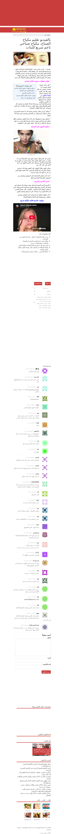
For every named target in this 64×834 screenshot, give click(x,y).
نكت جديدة (27, 810)
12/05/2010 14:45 (32, 492)
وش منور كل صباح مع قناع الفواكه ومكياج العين (33, 245)
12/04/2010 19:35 (32, 508)
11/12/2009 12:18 (32, 587)
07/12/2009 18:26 (31, 613)
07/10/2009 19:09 (24, 625)
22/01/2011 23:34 (32, 397)
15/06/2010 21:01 (30, 474)
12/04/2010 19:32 (32, 516)
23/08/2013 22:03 (30, 369)
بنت (47, 299)
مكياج (41, 303)
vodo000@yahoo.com (31, 599)
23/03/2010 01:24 (28, 533)
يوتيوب (40, 307)
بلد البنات (49, 294)
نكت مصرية (37, 810)
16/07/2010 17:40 (32, 441)
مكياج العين (44, 305)
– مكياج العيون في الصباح (28, 90)
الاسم (49, 658)
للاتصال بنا (48, 827)
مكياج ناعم (44, 307)
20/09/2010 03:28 (31, 405)
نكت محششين (27, 819)
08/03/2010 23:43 (32, 542)
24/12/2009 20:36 (32, 579)
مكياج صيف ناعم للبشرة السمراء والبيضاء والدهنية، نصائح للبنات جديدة (35, 242)
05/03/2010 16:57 (30, 552)
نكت (46, 819)
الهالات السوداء (43, 297)
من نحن (34, 827)
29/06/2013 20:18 (32, 387)
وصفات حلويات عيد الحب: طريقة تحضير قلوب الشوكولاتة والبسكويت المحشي (36, 790)
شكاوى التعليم (43, 734)
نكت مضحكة (37, 819)
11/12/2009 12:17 (32, 597)
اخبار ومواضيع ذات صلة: (28, 98)
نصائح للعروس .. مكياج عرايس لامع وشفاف (34, 251)
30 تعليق (49, 291)
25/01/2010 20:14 (28, 561)
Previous (38, 283)
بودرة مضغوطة (42, 299)
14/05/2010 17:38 (26, 482)
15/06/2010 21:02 (30, 457)
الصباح (49, 297)
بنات (50, 299)
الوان (38, 297)
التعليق (49, 637)
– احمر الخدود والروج (29, 93)
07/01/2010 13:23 (32, 570)
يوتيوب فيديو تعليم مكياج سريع (26, 95)
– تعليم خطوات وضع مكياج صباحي (25, 88)
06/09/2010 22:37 (32, 413)
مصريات (45, 303)
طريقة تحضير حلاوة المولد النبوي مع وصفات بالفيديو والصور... (42, 751)
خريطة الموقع (41, 827)
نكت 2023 (46, 810)
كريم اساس (45, 301)
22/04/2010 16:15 (31, 500)
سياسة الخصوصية (26, 827)
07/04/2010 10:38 (31, 524)
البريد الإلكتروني (46, 664)
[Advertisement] (32, 14)
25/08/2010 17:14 (31, 423)
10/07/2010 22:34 (32, 449)
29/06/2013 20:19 (29, 377)
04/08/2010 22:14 (29, 431)
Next (47, 283)
